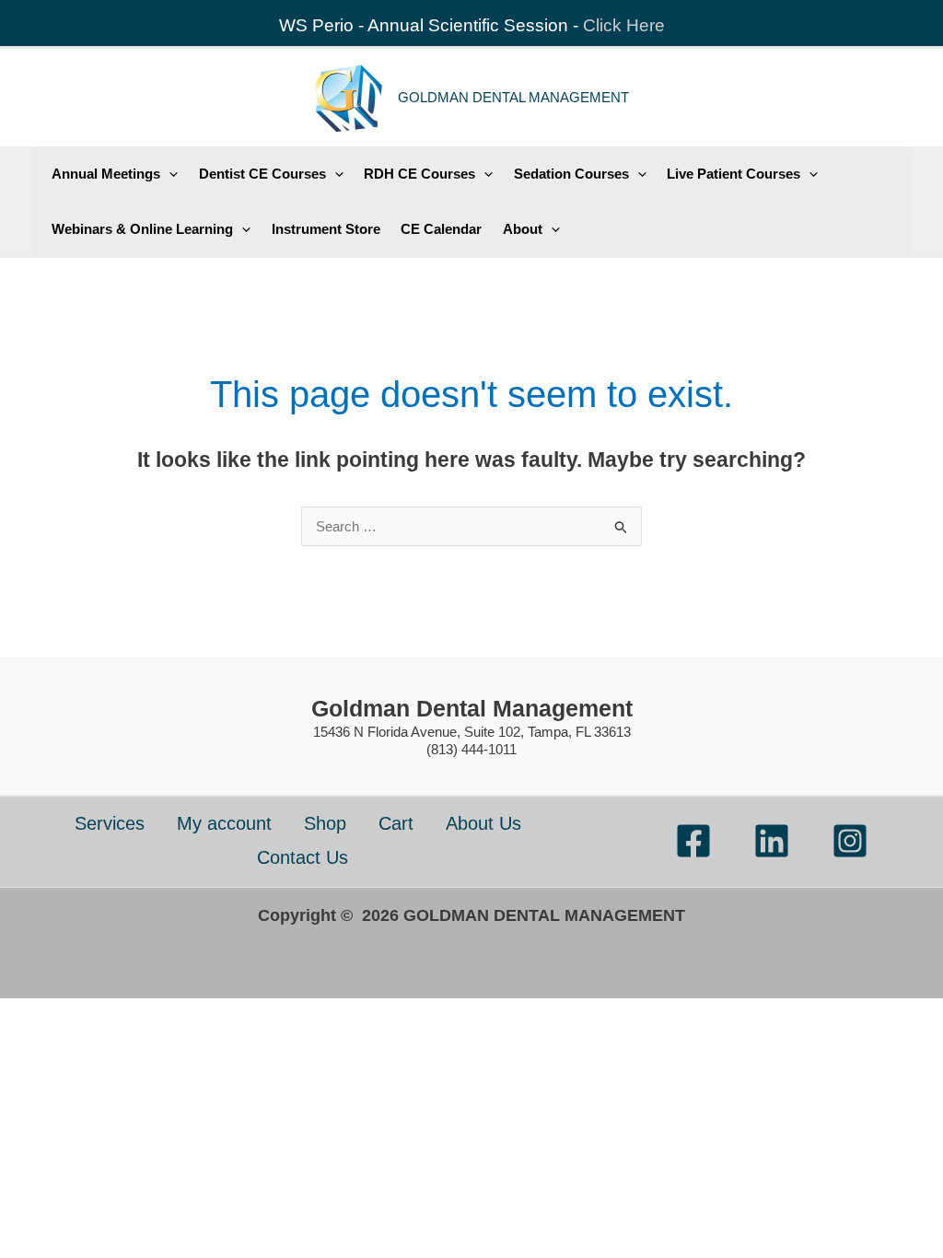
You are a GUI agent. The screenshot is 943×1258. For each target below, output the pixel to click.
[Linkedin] (772, 841)
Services (110, 823)
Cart (395, 823)
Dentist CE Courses (262, 173)
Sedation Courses (571, 173)
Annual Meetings (106, 173)
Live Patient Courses (733, 173)
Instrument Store (326, 229)
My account (224, 823)
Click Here (624, 25)
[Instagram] (850, 841)
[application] (169, 174)
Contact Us (302, 857)
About (522, 229)
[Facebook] (693, 841)
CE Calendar (441, 229)
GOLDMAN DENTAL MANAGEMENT (513, 97)
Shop (325, 823)
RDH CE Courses (419, 173)
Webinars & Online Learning (142, 229)
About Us (483, 823)
